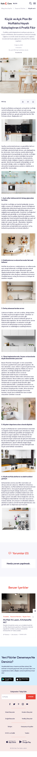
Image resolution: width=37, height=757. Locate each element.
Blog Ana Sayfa (6, 8)
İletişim (10, 726)
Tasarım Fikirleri (20, 8)
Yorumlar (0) (18, 52)
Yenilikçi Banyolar (27, 718)
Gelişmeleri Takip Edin (18, 692)
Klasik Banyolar (10, 712)
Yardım (27, 733)
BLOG (15, 3)
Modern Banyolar (27, 712)
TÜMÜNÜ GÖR (22, 634)
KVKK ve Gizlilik (10, 733)
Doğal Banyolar (10, 718)
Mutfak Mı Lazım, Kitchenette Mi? (17, 621)
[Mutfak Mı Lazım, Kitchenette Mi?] (18, 603)
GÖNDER (30, 696)
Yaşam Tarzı (27, 616)
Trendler (6, 616)
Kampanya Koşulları (27, 726)
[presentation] (35, 611)
